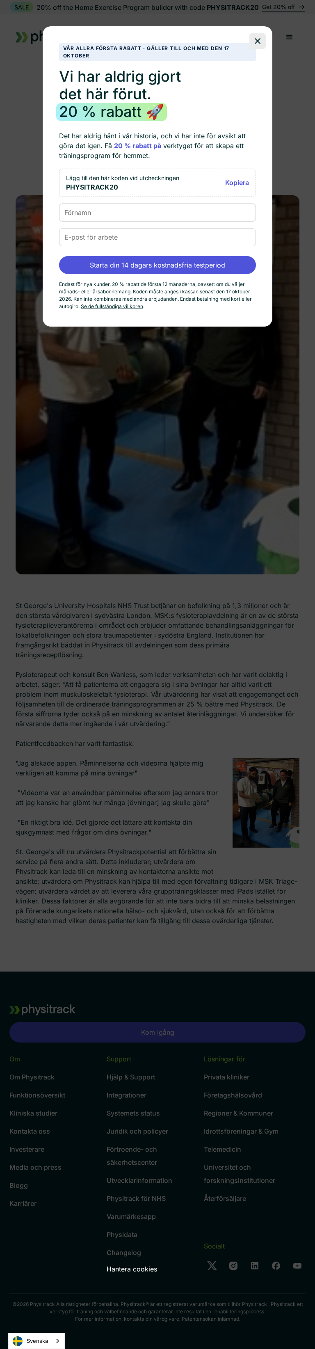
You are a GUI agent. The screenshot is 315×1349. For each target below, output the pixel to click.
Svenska (37, 1341)
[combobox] (36, 1341)
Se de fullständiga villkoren (112, 306)
